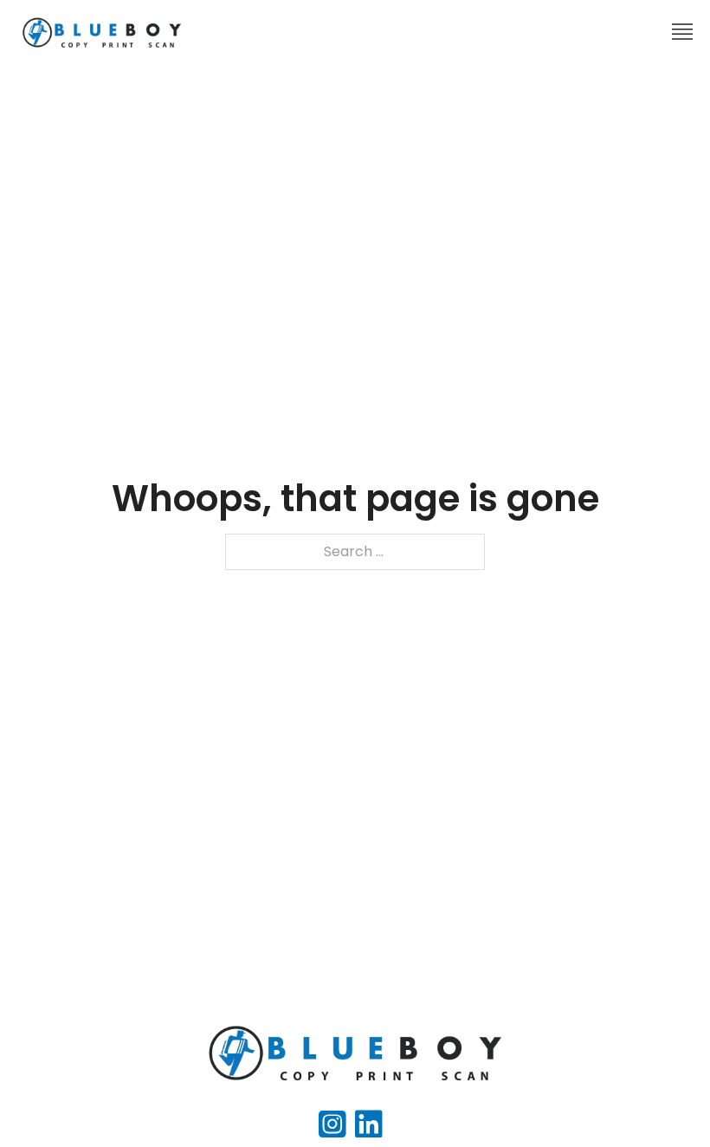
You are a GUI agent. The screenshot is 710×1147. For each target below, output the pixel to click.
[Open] (682, 32)
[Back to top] (662, 1099)
